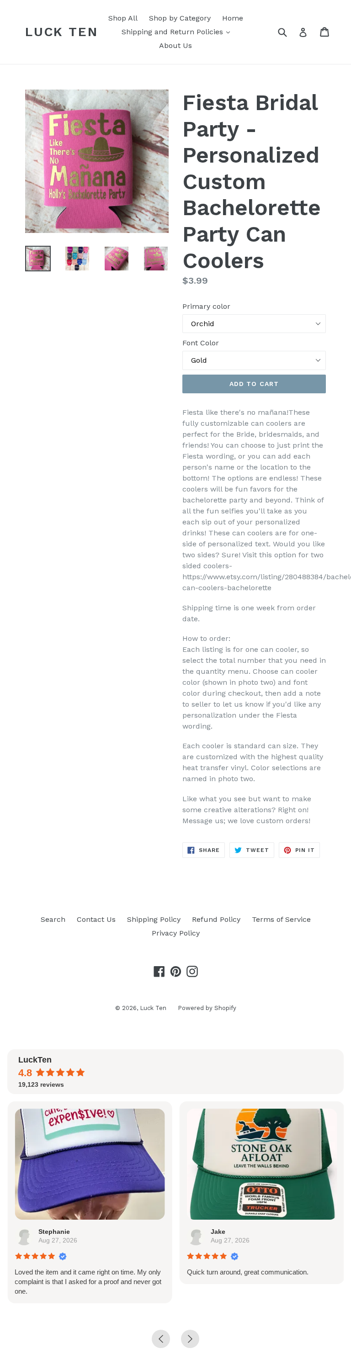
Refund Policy (216, 919)
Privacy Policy (176, 933)
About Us (175, 45)
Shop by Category (180, 18)
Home (232, 18)
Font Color (200, 342)
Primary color (206, 306)
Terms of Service (281, 919)
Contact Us (96, 919)
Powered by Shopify (207, 1008)
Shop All (123, 18)
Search (53, 919)
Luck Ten (61, 31)
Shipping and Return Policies (178, 31)
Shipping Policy (154, 919)
